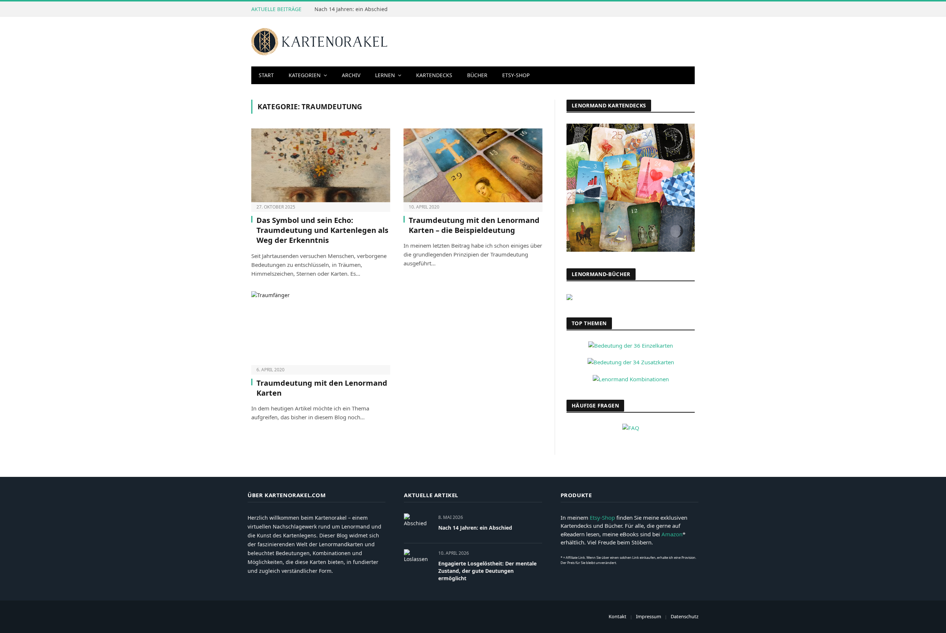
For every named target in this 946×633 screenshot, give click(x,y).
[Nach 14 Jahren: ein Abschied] (418, 525)
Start (266, 75)
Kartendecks (434, 75)
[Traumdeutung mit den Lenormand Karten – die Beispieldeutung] (473, 165)
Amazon (672, 534)
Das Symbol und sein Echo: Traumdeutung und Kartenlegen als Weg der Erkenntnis (322, 230)
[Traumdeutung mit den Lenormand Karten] (320, 328)
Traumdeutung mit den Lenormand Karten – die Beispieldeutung (474, 225)
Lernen (385, 75)
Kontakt (617, 616)
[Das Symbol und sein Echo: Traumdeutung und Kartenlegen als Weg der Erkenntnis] (320, 165)
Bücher (477, 75)
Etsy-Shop (516, 75)
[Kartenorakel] (319, 41)
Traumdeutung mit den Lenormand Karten (321, 388)
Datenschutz (684, 616)
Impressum (648, 616)
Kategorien (305, 75)
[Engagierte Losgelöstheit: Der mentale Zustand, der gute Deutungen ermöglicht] (418, 561)
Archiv (351, 75)
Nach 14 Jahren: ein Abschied (351, 9)
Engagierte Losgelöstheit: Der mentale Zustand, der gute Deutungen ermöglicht (487, 571)
